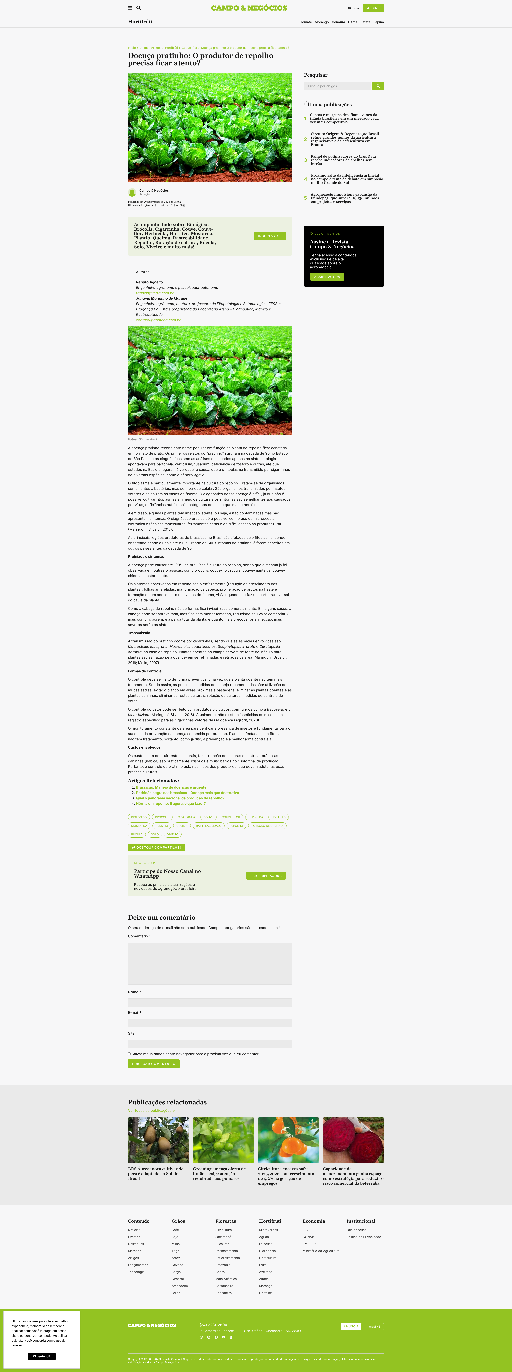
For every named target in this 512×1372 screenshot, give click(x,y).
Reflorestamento (227, 1258)
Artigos (133, 1258)
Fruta (263, 1265)
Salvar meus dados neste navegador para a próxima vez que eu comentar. (195, 1054)
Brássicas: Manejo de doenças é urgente (171, 787)
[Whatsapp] (201, 1337)
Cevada (177, 1265)
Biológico (139, 817)
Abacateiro (223, 1293)
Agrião (264, 1237)
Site (131, 1033)
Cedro (220, 1272)
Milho (176, 1244)
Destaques (136, 1244)
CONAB (308, 1237)
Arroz (176, 1258)
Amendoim (180, 1286)
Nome (134, 992)
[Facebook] (216, 1337)
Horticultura (268, 1258)
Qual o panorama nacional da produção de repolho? (180, 798)
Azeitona (265, 1272)
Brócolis (162, 817)
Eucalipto (222, 1244)
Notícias (134, 1230)
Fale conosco (356, 1230)
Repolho (236, 825)
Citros (352, 22)
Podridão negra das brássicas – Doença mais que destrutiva (187, 793)
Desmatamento (226, 1251)
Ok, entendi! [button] (41, 1356)
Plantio (162, 825)
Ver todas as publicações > (151, 1110)
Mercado (134, 1251)
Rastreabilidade (208, 825)
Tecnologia (136, 1272)
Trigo (175, 1251)
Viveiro (172, 834)
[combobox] (337, 86)
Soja (175, 1237)
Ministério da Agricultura (321, 1251)
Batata (365, 22)
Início (132, 48)
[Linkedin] (231, 1337)
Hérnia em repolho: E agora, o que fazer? (171, 803)
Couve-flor (189, 48)
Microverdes (268, 1230)
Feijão (176, 1293)
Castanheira (224, 1286)
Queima (182, 825)
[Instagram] (209, 1337)
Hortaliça (266, 1293)
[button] (130, 8)
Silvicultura (223, 1230)
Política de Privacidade (363, 1237)
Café (175, 1230)
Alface (264, 1279)
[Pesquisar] (378, 86)
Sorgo (176, 1272)
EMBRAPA (310, 1244)
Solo (155, 834)
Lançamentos (138, 1265)
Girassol (178, 1279)
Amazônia (222, 1265)
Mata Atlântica (226, 1279)
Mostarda (139, 825)
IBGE (306, 1230)
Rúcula (137, 834)
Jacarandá (223, 1237)
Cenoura (338, 22)
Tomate (306, 22)
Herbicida (255, 817)
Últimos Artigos (150, 48)
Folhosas (265, 1244)
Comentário (139, 936)
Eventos (134, 1237)
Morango (322, 22)
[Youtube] (223, 1337)
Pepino (378, 22)
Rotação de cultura (267, 825)
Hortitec (279, 817)
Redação (144, 194)
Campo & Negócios (154, 190)
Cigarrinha (186, 817)
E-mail (134, 1012)
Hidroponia (267, 1251)
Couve (208, 817)
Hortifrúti (140, 22)
